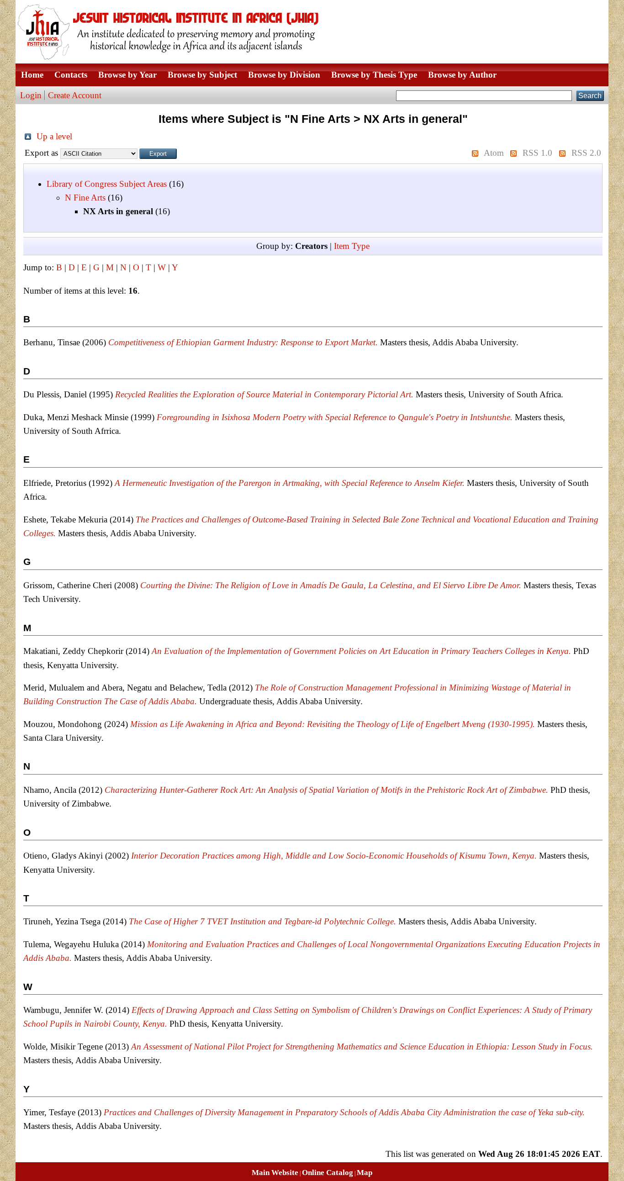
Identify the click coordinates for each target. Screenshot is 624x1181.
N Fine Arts (85, 197)
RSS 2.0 (586, 153)
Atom (494, 153)
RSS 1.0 (537, 153)
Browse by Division (284, 74)
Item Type (352, 246)
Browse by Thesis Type (374, 74)
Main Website (275, 1172)
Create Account (74, 95)
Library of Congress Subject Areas (107, 184)
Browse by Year (127, 74)
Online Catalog (327, 1172)
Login (31, 95)
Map (364, 1172)
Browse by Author (462, 74)
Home (32, 74)
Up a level (54, 136)
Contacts (70, 74)
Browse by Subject (202, 74)
